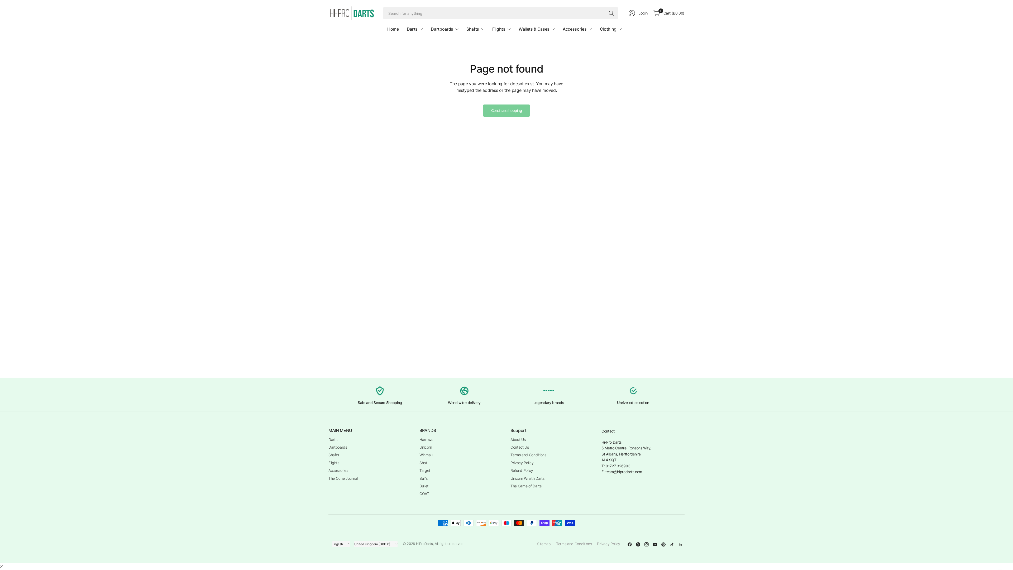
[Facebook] (629, 544)
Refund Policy (521, 470)
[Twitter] (638, 544)
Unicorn (425, 447)
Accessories (338, 470)
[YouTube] (655, 544)
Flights (333, 462)
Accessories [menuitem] (574, 29)
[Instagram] (646, 544)
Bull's (423, 478)
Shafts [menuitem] (472, 29)
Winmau (426, 455)
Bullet (423, 486)
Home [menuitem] (393, 29)
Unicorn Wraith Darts (527, 478)
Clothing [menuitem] (608, 29)
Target (424, 470)
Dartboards (337, 447)
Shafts (333, 455)
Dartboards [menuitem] (442, 29)
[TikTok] (672, 544)
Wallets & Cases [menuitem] (534, 29)
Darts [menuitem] (412, 29)
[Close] (1, 566)
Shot (423, 462)
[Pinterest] (663, 544)
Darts (332, 439)
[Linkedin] (680, 544)
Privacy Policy (522, 462)
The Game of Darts (526, 486)
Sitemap (544, 544)
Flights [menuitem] (498, 29)
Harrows (426, 439)
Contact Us (519, 447)
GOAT (424, 493)
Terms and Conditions (528, 455)
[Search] (611, 13)
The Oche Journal (343, 478)
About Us (517, 439)
